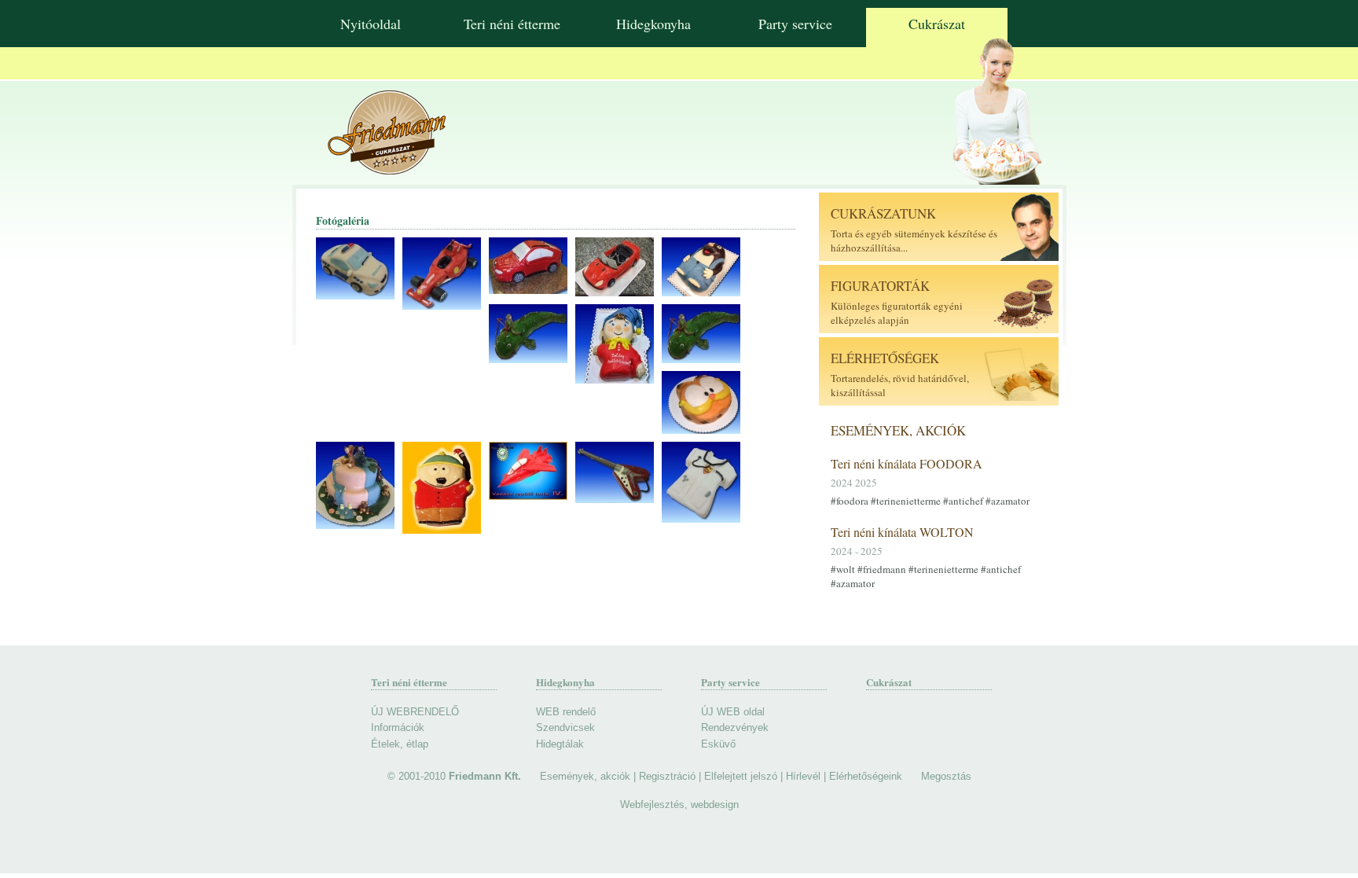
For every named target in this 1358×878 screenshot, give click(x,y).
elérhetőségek (885, 358)
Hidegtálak (560, 744)
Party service (795, 23)
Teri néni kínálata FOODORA (906, 463)
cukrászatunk (883, 213)
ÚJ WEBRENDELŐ (415, 712)
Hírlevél (803, 776)
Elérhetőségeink (865, 776)
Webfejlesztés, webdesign (679, 804)
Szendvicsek (565, 727)
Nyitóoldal (370, 23)
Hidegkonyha (653, 23)
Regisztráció (667, 776)
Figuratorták (880, 286)
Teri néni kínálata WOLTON (902, 531)
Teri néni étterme (512, 23)
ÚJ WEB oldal (733, 712)
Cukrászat (936, 23)
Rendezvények (735, 727)
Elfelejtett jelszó (740, 776)
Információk (397, 727)
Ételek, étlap (399, 744)
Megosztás (946, 776)
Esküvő (718, 744)
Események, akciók (898, 430)
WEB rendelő (566, 712)
